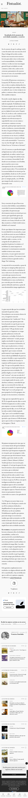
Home (2, 8)
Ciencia (11, 701)
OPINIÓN (25, 795)
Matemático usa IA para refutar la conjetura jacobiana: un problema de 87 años (18, 704)
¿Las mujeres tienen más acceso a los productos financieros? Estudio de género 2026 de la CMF (17, 659)
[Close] (26, 763)
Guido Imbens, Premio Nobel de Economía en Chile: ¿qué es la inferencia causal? (16, 713)
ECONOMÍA (3, 795)
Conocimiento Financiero (15, 655)
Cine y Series (12, 733)
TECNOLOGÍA (8, 795)
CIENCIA (14, 795)
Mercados (12, 648)
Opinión (5, 8)
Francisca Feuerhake (14, 40)
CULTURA (19, 795)
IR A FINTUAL (14, 788)
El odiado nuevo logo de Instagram (17, 728)
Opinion (14, 32)
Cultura (11, 726)
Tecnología (12, 672)
